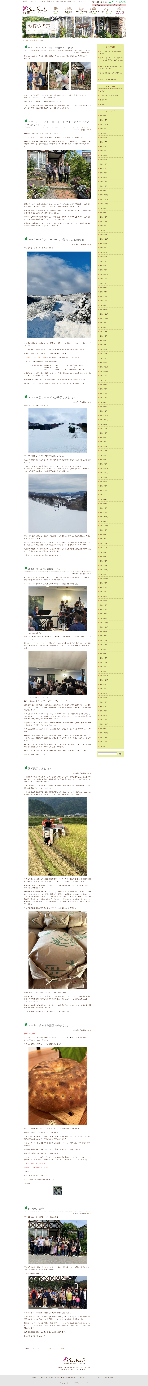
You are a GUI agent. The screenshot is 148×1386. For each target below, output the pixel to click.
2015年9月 (103, 530)
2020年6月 (103, 283)
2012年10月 (104, 680)
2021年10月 (104, 243)
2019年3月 (103, 349)
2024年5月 (103, 146)
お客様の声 (104, 100)
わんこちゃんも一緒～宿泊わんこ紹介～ (52, 47)
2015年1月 (103, 565)
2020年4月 (103, 292)
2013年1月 (103, 667)
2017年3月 (103, 455)
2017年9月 (103, 429)
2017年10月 (104, 424)
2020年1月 (103, 305)
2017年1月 (103, 464)
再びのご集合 (36, 1208)
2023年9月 (103, 159)
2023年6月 (103, 173)
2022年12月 (104, 195)
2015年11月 (104, 521)
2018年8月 (103, 380)
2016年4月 (103, 499)
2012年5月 (103, 702)
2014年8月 (103, 587)
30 (53, 1348)
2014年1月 (103, 618)
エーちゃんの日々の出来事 (109, 95)
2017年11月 (104, 420)
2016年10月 (104, 477)
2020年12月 (104, 274)
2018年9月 (103, 376)
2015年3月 (103, 556)
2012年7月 (103, 693)
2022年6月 (103, 217)
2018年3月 (103, 402)
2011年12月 (104, 724)
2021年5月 (103, 261)
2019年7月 (103, 332)
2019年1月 (103, 358)
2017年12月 (104, 415)
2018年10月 (104, 371)
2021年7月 (103, 252)
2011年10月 (104, 733)
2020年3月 (103, 296)
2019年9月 (103, 323)
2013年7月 (103, 645)
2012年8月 (103, 689)
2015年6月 (103, 543)
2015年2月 (103, 561)
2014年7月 (103, 592)
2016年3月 (103, 503)
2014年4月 (103, 605)
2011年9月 (103, 737)
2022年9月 (103, 208)
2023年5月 (103, 177)
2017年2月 (103, 459)
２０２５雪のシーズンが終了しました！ (52, 397)
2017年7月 (103, 437)
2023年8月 (103, 164)
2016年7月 (103, 490)
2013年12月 (104, 623)
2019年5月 (103, 340)
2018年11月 (104, 367)
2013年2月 (103, 662)
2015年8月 (103, 534)
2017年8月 (103, 433)
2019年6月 (103, 336)
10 (46, 1348)
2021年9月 (103, 248)
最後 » (63, 1348)
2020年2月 (103, 301)
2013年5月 (103, 653)
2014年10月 (104, 578)
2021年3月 (103, 270)
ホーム (35, 1377)
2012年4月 (103, 706)
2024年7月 (103, 142)
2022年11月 (104, 199)
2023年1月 (103, 190)
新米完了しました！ (40, 768)
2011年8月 (103, 742)
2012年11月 (104, 676)
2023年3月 (103, 186)
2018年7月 (103, 384)
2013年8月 (103, 640)
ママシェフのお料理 (57, 1377)
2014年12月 (104, 570)
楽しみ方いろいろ (86, 1377)
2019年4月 (103, 345)
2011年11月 (104, 728)
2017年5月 (103, 446)
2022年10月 (104, 204)
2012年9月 (103, 684)
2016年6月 (103, 495)
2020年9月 (103, 279)
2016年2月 (103, 508)
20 (50, 1348)
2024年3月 (103, 151)
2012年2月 (103, 715)
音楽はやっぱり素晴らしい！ (45, 569)
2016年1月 (103, 512)
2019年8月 (103, 327)
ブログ (88, 52)
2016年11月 (104, 473)
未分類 (102, 104)
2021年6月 (103, 257)
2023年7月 (103, 168)
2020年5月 (103, 287)
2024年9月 (103, 138)
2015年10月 (104, 526)
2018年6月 (103, 389)
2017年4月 (103, 451)
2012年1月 (103, 720)
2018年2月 (103, 406)
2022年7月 (103, 212)
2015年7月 (103, 539)
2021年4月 (103, 265)
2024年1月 (103, 155)
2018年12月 (104, 362)
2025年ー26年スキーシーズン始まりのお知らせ (56, 239)
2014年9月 (103, 583)
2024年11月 (104, 133)
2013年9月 (103, 636)
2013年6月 (103, 649)
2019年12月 (104, 309)
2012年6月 (103, 697)
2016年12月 (104, 468)
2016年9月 (103, 481)
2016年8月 (103, 486)
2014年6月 (103, 596)
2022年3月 (103, 226)
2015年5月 (103, 548)
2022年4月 (103, 221)
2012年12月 (104, 671)
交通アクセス (71, 1377)
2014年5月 (103, 600)
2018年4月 (103, 398)
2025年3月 (103, 129)
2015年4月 (103, 552)
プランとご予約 (108, 1377)
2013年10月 (104, 631)
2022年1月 (103, 235)
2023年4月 (103, 182)
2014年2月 (103, 614)
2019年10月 (104, 318)
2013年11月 (104, 627)
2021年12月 (104, 239)
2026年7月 (103, 115)
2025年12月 (104, 124)
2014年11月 (104, 574)
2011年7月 (103, 746)
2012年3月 (103, 711)
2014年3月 (103, 609)
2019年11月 (104, 314)
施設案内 (44, 1377)
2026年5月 (103, 120)
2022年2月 (103, 230)
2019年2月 (103, 354)
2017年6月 (103, 442)
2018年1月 (103, 411)
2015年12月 (104, 517)
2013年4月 (103, 658)
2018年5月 (103, 393)
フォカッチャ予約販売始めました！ (49, 1025)
